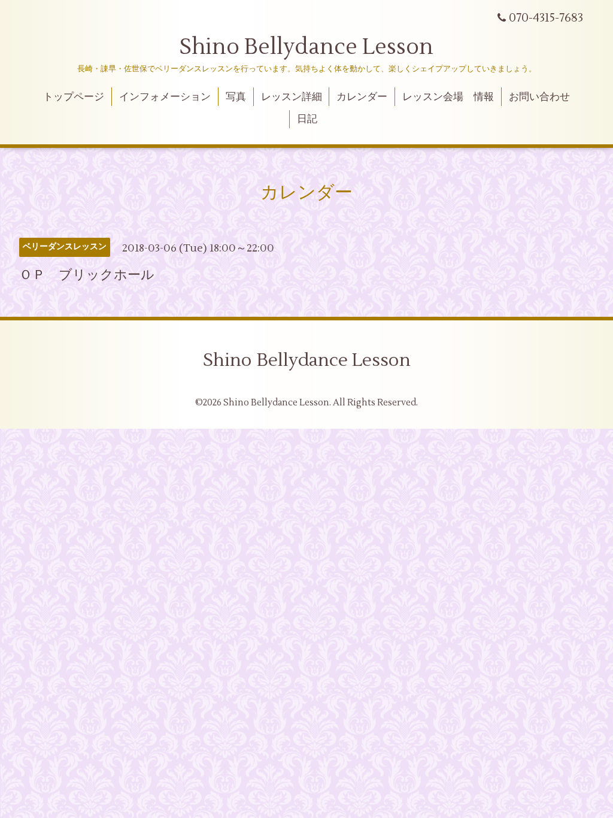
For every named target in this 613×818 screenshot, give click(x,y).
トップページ (73, 97)
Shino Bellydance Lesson (306, 47)
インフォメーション (165, 97)
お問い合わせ (539, 97)
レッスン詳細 (291, 97)
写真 (236, 97)
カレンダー (361, 97)
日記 (307, 119)
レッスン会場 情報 (448, 97)
